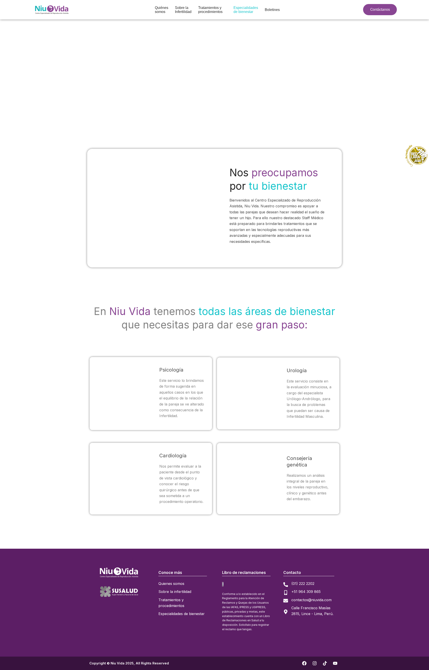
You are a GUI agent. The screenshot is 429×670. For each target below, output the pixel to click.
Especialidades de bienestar (245, 10)
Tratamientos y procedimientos (210, 10)
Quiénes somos (161, 10)
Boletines (272, 10)
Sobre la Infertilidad (183, 10)
